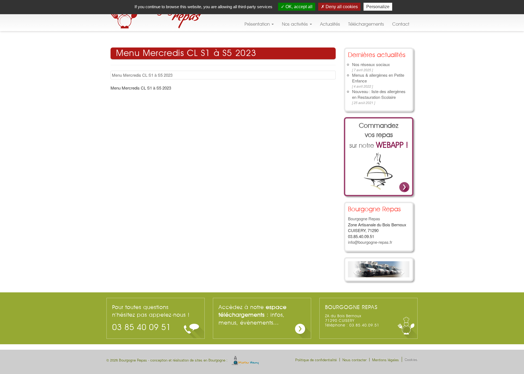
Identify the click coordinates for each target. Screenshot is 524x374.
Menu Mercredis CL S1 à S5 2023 (142, 75)
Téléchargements (366, 24)
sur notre (378, 136)
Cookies (411, 359)
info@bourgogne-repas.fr (370, 242)
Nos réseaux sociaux (371, 64)
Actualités (330, 24)
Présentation (258, 24)
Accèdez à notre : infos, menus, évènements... (253, 315)
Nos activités (295, 24)
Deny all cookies (341, 6)
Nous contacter (355, 359)
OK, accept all (298, 6)
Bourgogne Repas (157, 15)
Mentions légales (385, 359)
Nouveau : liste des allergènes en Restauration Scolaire (379, 94)
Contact (400, 24)
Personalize (377, 6)
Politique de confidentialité (316, 359)
